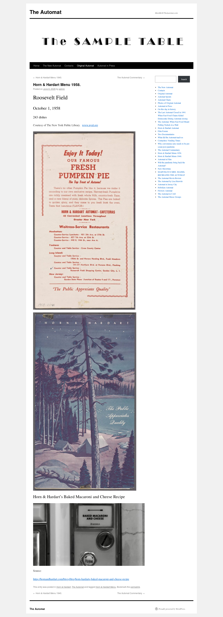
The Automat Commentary (131, 77)
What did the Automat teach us (170, 137)
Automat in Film (164, 159)
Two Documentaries (166, 134)
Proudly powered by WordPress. (172, 608)
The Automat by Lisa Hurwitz (170, 181)
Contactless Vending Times (169, 140)
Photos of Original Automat (169, 102)
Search (184, 79)
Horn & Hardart (63, 586)
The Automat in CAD (167, 193)
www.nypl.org (90, 125)
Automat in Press (106, 65)
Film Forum (163, 131)
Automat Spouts (164, 96)
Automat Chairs (164, 99)
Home (36, 65)
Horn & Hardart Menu (106, 586)
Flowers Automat (165, 190)
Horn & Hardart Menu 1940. (47, 77)
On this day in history (167, 109)
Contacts (69, 65)
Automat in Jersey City (167, 184)
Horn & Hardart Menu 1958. (170, 153)
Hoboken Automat (165, 187)
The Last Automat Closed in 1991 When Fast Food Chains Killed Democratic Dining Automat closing (173, 115)
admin (62, 88)
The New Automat (52, 65)
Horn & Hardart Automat (168, 128)
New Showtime (164, 168)
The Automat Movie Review (169, 178)
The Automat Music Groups (169, 196)
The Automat (45, 11)
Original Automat (85, 65)
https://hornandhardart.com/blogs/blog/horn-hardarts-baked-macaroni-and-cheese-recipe (81, 579)
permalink (135, 586)
